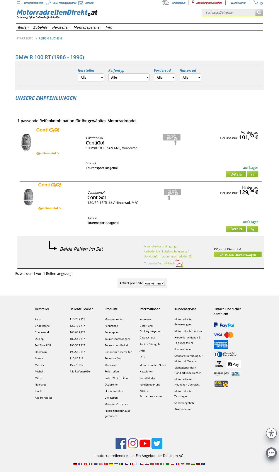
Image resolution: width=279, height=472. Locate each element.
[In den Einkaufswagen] (252, 174)
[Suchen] (259, 12)
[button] (271, 433)
